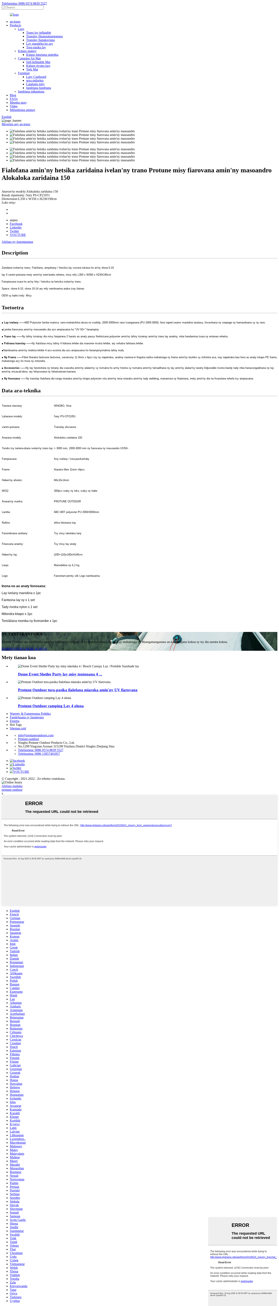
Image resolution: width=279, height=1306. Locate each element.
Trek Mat (32, 69)
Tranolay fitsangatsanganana (44, 36)
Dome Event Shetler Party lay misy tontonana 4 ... (60, 674)
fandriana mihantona (31, 91)
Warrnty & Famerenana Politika (30, 713)
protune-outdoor (12, 789)
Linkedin (15, 227)
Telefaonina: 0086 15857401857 (39, 753)
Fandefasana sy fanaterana (27, 717)
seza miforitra (35, 80)
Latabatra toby (35, 84)
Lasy (21, 29)
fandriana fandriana (38, 88)
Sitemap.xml (18, 728)
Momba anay (18, 102)
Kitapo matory (27, 51)
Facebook (16, 224)
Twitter (14, 231)
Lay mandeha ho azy (39, 43)
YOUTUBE (18, 235)
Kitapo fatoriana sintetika (42, 54)
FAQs (14, 99)
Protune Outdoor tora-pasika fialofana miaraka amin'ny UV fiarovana (77, 690)
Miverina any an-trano (16, 124)
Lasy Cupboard (36, 77)
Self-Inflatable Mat (38, 62)
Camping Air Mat (29, 58)
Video (14, 106)
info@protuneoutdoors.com (36, 735)
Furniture (24, 73)
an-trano (15, 21)
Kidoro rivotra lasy (38, 65)
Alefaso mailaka (12, 786)
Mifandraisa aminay (22, 110)
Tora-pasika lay (36, 47)
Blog (13, 95)
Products (15, 25)
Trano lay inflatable (38, 32)
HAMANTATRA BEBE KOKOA (24, 649)
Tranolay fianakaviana (40, 40)
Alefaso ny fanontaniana (17, 241)
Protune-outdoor (28, 739)
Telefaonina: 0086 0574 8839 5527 (24, 3)
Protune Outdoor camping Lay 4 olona (51, 706)
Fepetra (14, 721)
